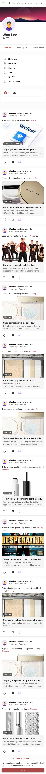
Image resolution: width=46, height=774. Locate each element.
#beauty (38, 178)
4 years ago (13, 116)
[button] (25, 3)
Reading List (22, 48)
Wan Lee (12, 113)
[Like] (4, 161)
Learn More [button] (28, 766)
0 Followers (13, 63)
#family (40, 528)
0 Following (12, 59)
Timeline (7, 48)
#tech (33, 120)
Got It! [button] (23, 770)
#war (32, 236)
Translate (22, 116)
